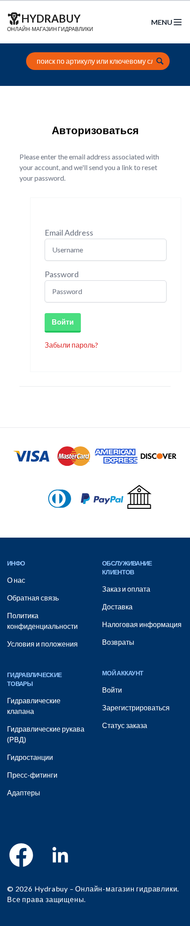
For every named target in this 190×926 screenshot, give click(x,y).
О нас (16, 580)
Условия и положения (42, 643)
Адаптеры (23, 792)
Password (62, 274)
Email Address (69, 232)
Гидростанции (30, 757)
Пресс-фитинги (32, 775)
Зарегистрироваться (136, 707)
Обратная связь (33, 597)
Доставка (117, 606)
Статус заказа (124, 725)
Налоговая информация (142, 624)
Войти (63, 322)
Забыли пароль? (71, 345)
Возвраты (118, 642)
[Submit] (160, 61)
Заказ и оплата (126, 589)
